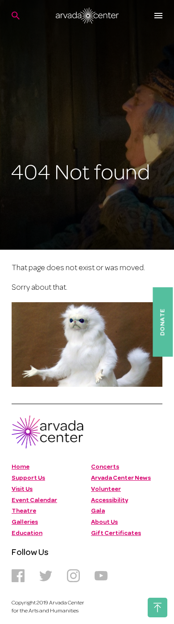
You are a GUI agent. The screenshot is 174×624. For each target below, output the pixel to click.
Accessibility (109, 500)
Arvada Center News (121, 478)
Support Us (28, 478)
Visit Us (22, 489)
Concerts (105, 467)
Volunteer (106, 489)
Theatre (24, 511)
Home (20, 467)
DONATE (163, 322)
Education (27, 533)
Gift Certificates (116, 533)
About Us (104, 522)
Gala (98, 511)
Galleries (25, 522)
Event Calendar (34, 500)
